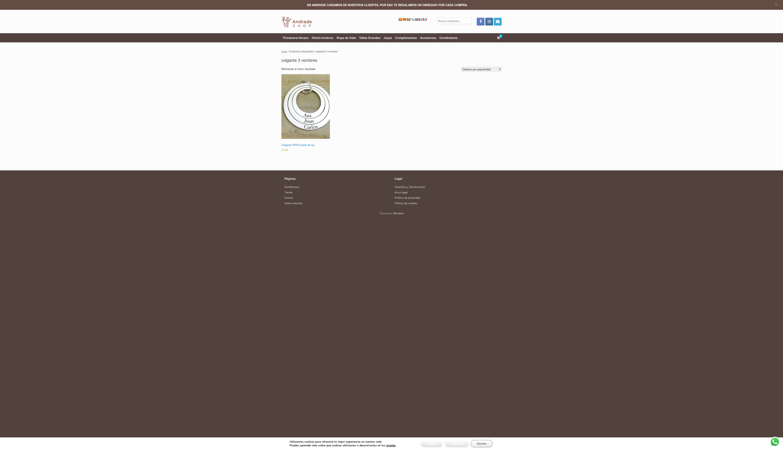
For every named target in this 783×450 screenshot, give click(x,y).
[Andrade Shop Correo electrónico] (498, 21)
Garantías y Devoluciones (410, 187)
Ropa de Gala (346, 37)
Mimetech (399, 213)
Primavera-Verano (296, 37)
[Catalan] (404, 19)
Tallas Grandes (369, 37)
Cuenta (288, 198)
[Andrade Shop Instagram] (489, 21)
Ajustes (482, 444)
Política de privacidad (407, 198)
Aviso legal (401, 192)
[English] (416, 19)
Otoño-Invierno (322, 37)
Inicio (284, 51)
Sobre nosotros (293, 203)
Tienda (288, 192)
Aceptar (432, 444)
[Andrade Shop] (296, 21)
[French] (420, 19)
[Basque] (408, 19)
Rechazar (457, 444)
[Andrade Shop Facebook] (480, 21)
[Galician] (412, 19)
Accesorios (428, 37)
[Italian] (425, 19)
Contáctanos (448, 37)
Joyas (388, 37)
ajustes (391, 445)
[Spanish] (400, 19)
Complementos (406, 37)
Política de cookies (406, 203)
